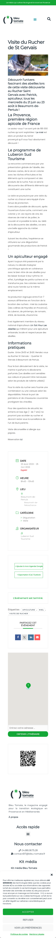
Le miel (39, 132)
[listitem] (28, 2)
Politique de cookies (19, 934)
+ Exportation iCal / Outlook (29, 575)
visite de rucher (18, 614)
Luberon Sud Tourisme (19, 156)
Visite (25, 520)
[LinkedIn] (31, 637)
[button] (51, 874)
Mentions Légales (36, 934)
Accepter (28, 911)
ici (21, 439)
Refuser (28, 919)
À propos (13, 817)
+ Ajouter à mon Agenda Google (29, 566)
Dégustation (29, 517)
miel (41, 610)
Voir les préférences (28, 927)
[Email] (37, 637)
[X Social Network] (24, 637)
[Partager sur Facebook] (18, 637)
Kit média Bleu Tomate (23, 868)
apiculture (29, 610)
